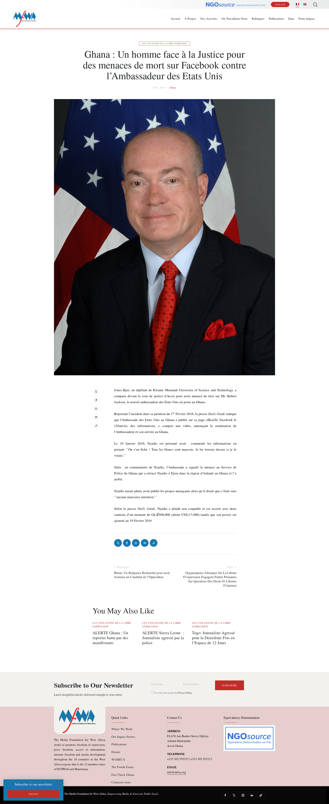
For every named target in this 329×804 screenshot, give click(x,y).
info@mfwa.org (176, 772)
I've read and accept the (173, 692)
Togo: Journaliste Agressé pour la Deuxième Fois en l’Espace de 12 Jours (213, 637)
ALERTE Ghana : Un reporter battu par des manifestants (110, 637)
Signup (33, 794)
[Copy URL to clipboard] (96, 425)
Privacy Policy (185, 692)
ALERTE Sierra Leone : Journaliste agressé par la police (163, 637)
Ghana (173, 87)
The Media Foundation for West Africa (85, 793)
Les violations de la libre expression (164, 43)
